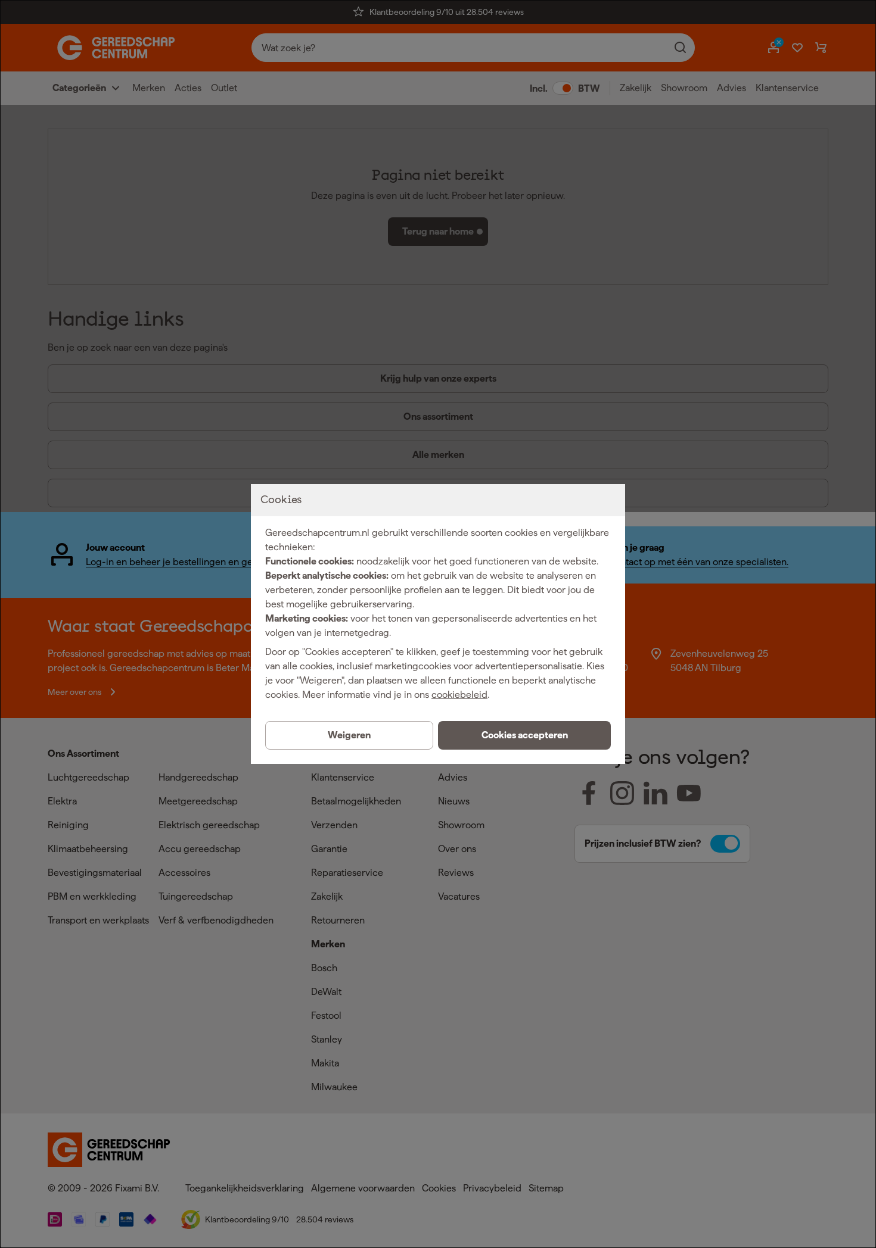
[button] (524, 735)
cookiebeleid (459, 694)
